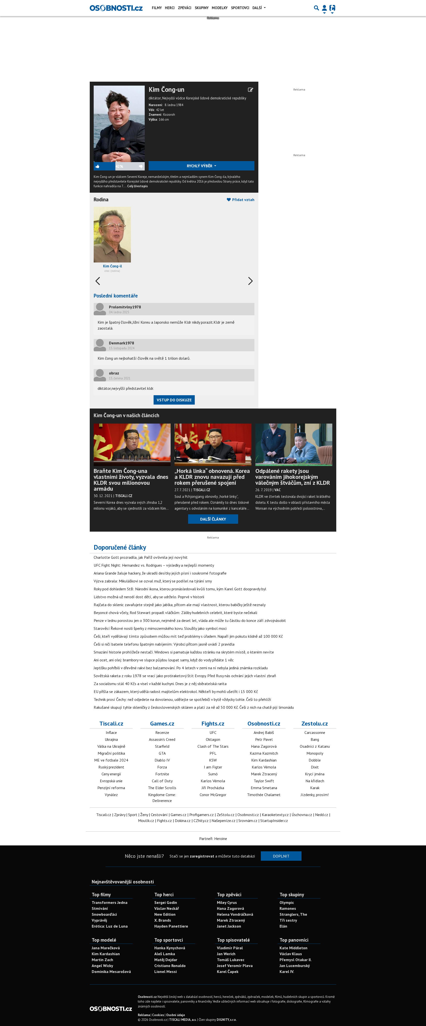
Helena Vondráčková (235, 914)
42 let (160, 110)
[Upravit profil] (250, 90)
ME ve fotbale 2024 (111, 760)
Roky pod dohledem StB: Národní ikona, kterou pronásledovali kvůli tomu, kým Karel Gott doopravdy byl (180, 588)
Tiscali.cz (111, 723)
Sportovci (240, 7)
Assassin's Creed (162, 739)
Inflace (111, 732)
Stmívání (100, 908)
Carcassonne (314, 732)
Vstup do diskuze (174, 399)
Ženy (144, 814)
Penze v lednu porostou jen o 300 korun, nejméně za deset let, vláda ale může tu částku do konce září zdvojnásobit (190, 620)
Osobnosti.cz (264, 723)
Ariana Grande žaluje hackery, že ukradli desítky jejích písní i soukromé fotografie (160, 573)
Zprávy (119, 814)
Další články (213, 519)
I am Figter (213, 767)
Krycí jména (314, 773)
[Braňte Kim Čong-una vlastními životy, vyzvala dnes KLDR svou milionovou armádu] (132, 444)
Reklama (144, 1015)
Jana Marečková (106, 947)
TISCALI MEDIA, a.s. (182, 1020)
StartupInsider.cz (274, 820)
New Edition (165, 914)
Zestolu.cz (315, 723)
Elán (283, 926)
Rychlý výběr (200, 165)
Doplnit (281, 856)
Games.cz (162, 723)
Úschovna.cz (302, 814)
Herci (170, 7)
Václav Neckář (166, 908)
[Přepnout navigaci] (324, 8)
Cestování (159, 814)
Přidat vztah (242, 199)
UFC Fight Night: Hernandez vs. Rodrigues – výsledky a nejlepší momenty (154, 565)
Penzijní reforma (111, 787)
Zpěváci (184, 7)
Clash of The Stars (213, 746)
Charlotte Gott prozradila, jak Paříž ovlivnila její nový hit (141, 557)
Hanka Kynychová (169, 947)
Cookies (158, 1015)
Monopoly (314, 753)
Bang (315, 739)
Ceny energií (111, 773)
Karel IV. (287, 971)
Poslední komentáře (116, 295)
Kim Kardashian (264, 760)
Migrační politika (111, 753)
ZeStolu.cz (225, 814)
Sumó (213, 773)
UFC (213, 732)
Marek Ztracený (264, 773)
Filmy (157, 7)
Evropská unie (111, 780)
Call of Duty (162, 780)
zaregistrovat (202, 856)
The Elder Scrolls (162, 787)
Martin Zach (102, 959)
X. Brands (162, 920)
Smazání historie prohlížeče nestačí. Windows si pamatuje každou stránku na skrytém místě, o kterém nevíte (184, 652)
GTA (162, 753)
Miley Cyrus (227, 902)
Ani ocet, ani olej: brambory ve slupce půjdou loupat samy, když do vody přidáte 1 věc (164, 659)
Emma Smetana (264, 787)
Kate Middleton (293, 947)
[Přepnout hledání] (316, 8)
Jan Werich (226, 953)
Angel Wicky (102, 965)
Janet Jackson (229, 926)
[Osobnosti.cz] (116, 8)
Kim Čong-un (166, 89)
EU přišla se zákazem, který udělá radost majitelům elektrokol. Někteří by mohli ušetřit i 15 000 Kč (176, 691)
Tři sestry (288, 920)
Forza (162, 767)
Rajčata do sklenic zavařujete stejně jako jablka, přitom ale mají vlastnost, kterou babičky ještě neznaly (180, 604)
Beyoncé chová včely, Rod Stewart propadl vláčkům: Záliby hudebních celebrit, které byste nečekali (175, 612)
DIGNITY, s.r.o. (227, 1020)
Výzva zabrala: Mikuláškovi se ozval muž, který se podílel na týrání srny (153, 580)
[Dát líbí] (104, 166)
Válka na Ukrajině (111, 746)
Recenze (162, 732)
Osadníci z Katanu (315, 746)
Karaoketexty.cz (275, 814)
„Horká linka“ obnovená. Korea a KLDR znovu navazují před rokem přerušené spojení (212, 476)
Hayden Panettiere (171, 926)
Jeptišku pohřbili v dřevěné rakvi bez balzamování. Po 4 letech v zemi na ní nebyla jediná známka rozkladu (181, 667)
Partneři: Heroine (213, 838)
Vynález (111, 794)
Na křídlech (314, 780)
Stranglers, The (293, 914)
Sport (132, 814)
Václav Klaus (291, 953)
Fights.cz (213, 723)
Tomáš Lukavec (230, 959)
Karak (315, 787)
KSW (213, 760)
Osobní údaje (175, 1015)
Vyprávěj (99, 920)
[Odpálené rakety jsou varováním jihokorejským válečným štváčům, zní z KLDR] (293, 444)
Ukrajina (111, 739)
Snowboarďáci (104, 914)
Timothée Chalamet (264, 794)
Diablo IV (162, 760)
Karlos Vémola (213, 780)
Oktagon (213, 739)
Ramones (288, 908)
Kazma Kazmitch (264, 753)
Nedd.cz (321, 814)
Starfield (162, 746)
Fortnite (162, 773)
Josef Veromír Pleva (235, 965)
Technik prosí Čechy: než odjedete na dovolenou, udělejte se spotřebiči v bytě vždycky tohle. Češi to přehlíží (182, 699)
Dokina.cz (183, 820)
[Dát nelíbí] (134, 166)
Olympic (287, 902)
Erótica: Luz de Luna (110, 926)
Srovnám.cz (247, 820)
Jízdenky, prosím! (315, 794)
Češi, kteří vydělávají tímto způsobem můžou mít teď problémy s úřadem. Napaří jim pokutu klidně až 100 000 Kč (188, 636)
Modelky (220, 7)
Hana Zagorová (264, 746)
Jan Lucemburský (295, 965)
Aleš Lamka (164, 953)
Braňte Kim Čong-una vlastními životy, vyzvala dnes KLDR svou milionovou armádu (131, 479)
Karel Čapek (227, 971)
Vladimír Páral (230, 947)
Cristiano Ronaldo (170, 965)
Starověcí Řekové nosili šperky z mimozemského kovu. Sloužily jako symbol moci (160, 628)
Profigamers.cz (201, 814)
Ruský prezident (111, 767)
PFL (213, 753)
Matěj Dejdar (165, 959)
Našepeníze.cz (223, 820)
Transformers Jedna (109, 902)
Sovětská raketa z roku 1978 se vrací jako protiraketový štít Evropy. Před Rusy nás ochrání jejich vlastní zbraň (185, 675)
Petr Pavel (264, 739)
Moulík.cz (146, 820)
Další (257, 7)
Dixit (315, 767)
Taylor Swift (264, 780)
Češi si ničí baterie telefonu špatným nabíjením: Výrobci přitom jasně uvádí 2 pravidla (164, 644)
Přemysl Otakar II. (296, 959)
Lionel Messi (165, 971)
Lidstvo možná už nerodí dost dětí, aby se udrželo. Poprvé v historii (149, 596)
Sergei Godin (165, 902)
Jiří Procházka (213, 787)
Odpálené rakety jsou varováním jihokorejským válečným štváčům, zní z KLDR (292, 476)
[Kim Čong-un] (119, 123)
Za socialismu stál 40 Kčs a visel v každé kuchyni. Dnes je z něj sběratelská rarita (160, 683)
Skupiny (202, 7)
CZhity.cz (201, 820)
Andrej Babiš (264, 732)
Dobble (315, 760)
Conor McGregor (213, 794)
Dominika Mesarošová (111, 971)
